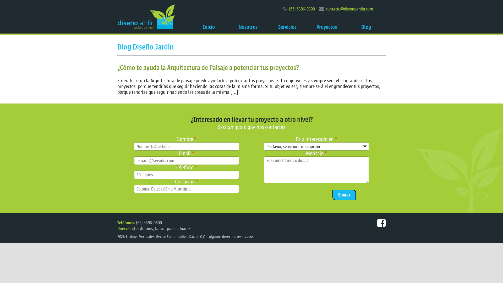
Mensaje (316, 153)
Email (186, 153)
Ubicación (186, 181)
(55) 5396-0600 (302, 9)
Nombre (186, 139)
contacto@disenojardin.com (349, 9)
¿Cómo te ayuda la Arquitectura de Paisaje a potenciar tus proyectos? (208, 67)
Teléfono (186, 167)
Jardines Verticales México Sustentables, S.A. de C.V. (165, 236)
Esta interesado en (316, 139)
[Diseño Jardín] (146, 16)
